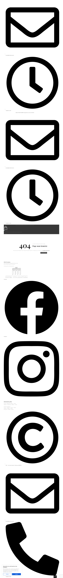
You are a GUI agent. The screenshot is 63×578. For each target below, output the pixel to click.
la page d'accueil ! (46, 250)
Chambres (7, 232)
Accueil (5, 232)
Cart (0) (9, 227)
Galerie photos (14, 232)
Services (11, 232)
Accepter (16, 574)
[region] (12, 570)
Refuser (7, 574)
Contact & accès (19, 232)
